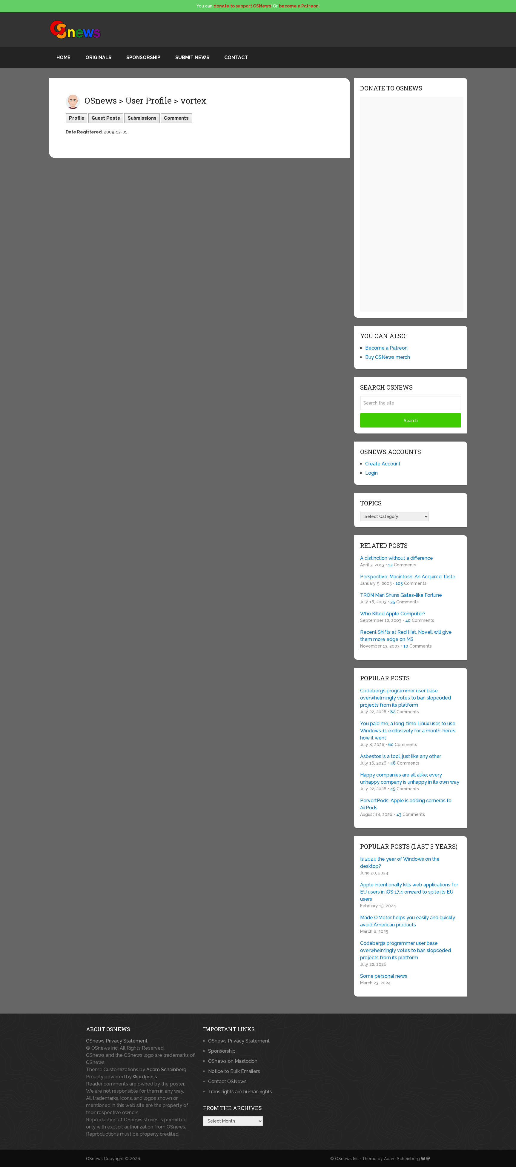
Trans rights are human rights (240, 1091)
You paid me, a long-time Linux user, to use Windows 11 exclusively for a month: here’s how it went (407, 731)
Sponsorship (143, 57)
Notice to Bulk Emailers (234, 1071)
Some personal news (383, 976)
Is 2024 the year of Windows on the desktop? (400, 862)
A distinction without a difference (396, 558)
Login (371, 473)
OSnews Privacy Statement (117, 1041)
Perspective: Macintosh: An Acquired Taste (407, 576)
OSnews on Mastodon (232, 1061)
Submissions (142, 118)
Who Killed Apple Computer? (393, 613)
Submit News (192, 57)
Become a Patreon (386, 348)
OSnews (94, 1158)
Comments (176, 118)
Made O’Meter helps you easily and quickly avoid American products (407, 921)
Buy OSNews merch (387, 357)
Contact (236, 57)
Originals (98, 57)
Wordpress (145, 1077)
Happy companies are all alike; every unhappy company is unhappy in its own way (409, 778)
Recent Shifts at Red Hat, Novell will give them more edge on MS (406, 635)
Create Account (382, 464)
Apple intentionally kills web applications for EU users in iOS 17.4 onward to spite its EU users (409, 892)
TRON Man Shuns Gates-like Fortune (401, 595)
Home (63, 57)
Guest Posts (106, 118)
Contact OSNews (227, 1081)
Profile (76, 118)
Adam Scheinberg (166, 1069)
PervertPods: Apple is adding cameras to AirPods (406, 804)
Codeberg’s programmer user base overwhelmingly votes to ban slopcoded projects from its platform (405, 698)
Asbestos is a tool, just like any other (400, 756)
